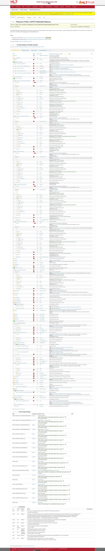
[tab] (16, 50)
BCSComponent (25, 37)
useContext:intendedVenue (21, 270)
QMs (23, 6)
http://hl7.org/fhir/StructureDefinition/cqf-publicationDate (62, 353)
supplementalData (18, 397)
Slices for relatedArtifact (19, 320)
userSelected (22, 107)
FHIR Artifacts (49, 6)
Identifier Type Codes (56, 87)
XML (35, 17)
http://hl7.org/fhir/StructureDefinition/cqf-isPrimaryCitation (62, 347)
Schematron (31, 545)
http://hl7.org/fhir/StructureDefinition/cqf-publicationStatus (62, 349)
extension (20, 92)
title (16, 258)
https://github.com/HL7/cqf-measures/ (42, 14)
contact (16, 266)
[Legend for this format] (91, 53)
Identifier (41, 78)
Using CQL (28, 6)
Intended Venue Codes (54, 470)
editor (16, 315)
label (18, 368)
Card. (38, 53)
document (19, 328)
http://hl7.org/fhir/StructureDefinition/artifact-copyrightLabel (62, 64)
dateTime (41, 262)
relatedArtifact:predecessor (21, 332)
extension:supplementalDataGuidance (23, 66)
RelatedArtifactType (56, 326)
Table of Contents (17, 550)
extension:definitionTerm (22, 386)
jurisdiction (17, 290)
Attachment (42, 328)
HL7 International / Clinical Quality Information (25, 548)
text (16, 59)
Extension (41, 76)
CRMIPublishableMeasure (44, 55)
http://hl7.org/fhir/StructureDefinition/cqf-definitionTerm (62, 387)
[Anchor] (52, 21)
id (19, 90)
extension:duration (21, 308)
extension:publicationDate (23, 351)
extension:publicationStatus (24, 348)
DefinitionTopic (55, 311)
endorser (16, 319)
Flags (34, 53)
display (21, 106)
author (16, 314)
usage (16, 294)
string (41, 63)
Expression (42, 406)
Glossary (62, 6)
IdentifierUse (55, 83)
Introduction (18, 6)
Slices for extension (20, 384)
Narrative (41, 59)
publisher (17, 264)
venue (44, 465)
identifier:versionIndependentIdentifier (23, 80)
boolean (41, 107)
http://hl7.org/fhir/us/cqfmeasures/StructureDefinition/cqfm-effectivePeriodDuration (67, 309)
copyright (17, 297)
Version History (29, 550)
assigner (19, 219)
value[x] (19, 288)
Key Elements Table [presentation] (16, 50)
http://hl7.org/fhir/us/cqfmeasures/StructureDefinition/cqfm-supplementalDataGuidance (67, 67)
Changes (74, 6)
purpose (16, 293)
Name (14, 53)
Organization (45, 219)
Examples (56, 6)
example (60, 311)
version (21, 102)
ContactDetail (42, 266)
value (19, 113)
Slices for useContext (19, 267)
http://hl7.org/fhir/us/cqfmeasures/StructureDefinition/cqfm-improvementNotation (66, 74)
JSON (39, 17)
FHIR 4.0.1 (55, 548)
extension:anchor (21, 305)
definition (17, 382)
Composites (35, 6)
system (21, 99)
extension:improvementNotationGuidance (24, 73)
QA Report (23, 550)
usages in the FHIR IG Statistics (25, 41)
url (18, 371)
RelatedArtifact (42, 320)
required (65, 75)
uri (40, 57)
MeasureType (55, 379)
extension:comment (20, 68)
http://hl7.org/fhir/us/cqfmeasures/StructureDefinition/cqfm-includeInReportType (66, 402)
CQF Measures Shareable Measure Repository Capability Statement (39, 39)
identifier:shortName (20, 151)
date (16, 262)
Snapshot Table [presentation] (34, 50)
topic (16, 310)
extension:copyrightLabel (21, 63)
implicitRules (17, 57)
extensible (63, 87)
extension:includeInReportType (23, 400)
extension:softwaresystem (21, 70)
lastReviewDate (18, 300)
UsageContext (42, 267)
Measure (15, 55)
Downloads (68, 6)
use (18, 82)
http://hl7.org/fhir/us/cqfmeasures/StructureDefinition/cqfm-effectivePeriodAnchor (66, 306)
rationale (16, 380)
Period (41, 302)
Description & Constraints (54, 53)
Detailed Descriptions (21, 17)
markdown (41, 293)
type (18, 121)
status (16, 260)
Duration (41, 308)
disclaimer (17, 376)
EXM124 (36, 37)
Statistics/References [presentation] (43, 50)
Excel (26, 545)
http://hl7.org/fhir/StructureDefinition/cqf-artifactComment (62, 69)
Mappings (29, 17)
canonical (41, 330)
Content (12, 17)
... (48, 37)
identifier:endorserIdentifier (21, 184)
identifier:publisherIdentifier (22, 221)
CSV (23, 545)
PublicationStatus (56, 261)
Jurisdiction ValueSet (56, 292)
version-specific (46, 429)
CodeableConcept (43, 73)
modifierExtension (18, 76)
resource (19, 330)
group (16, 388)
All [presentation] (50, 50)
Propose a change (44, 550)
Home (12, 6)
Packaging (41, 6)
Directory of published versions (67, 14)
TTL (44, 17)
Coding (41, 94)
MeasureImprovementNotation (58, 75)
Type (40, 53)
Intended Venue (55, 289)
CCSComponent (31, 37)
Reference (41, 70)
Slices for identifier (18, 78)
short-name (45, 438)
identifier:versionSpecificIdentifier (23, 116)
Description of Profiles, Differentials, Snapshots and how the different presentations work (26, 46)
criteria (18, 406)
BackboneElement (43, 388)
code (40, 82)
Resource (45, 330)
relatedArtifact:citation (20, 342)
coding (20, 94)
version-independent (46, 420)
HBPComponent (42, 37)
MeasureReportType (56, 403)
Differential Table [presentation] (25, 50)
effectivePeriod (18, 302)
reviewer (16, 317)
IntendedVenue (40, 470)
